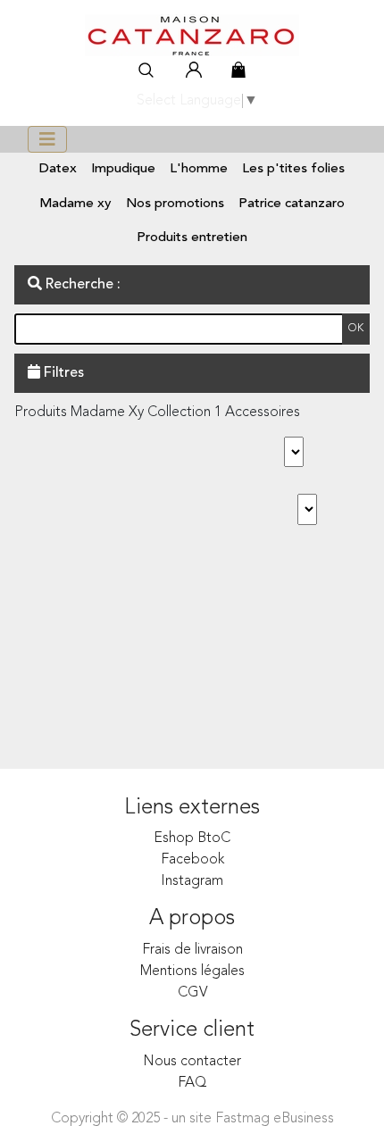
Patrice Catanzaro (291, 204)
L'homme (199, 169)
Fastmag (242, 1119)
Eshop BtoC (192, 838)
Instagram (192, 881)
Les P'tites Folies (293, 169)
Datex (58, 169)
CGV (192, 993)
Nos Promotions (175, 204)
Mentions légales (192, 971)
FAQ (192, 1083)
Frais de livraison (192, 950)
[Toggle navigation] (47, 139)
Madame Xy (75, 204)
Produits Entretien (192, 238)
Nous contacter (192, 1062)
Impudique (123, 169)
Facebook (192, 860)
